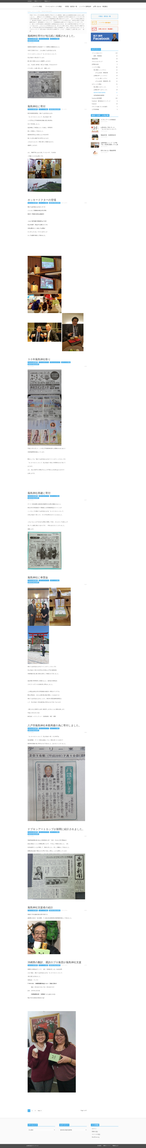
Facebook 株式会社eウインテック (105, 101)
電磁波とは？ (47, 1)
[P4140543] (44, 407)
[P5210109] (56, 876)
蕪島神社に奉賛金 (38, 577)
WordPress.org (95, 1137)
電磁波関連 (105, 58)
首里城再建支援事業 (106, 95)
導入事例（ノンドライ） (106, 70)
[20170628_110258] (38, 645)
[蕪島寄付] (44, 168)
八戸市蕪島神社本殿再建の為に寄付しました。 (54, 725)
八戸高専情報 (105, 109)
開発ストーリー (38, 1)
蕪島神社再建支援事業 (33, 40)
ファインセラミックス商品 (53, 7)
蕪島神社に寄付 (36, 106)
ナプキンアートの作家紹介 (108, 119)
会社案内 (30, 1)
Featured (105, 104)
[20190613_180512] (44, 284)
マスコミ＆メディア (43, 38)
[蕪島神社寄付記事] (44, 84)
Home (29, 11)
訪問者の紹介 (105, 64)
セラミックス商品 (36, 11)
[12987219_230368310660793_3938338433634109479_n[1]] (44, 937)
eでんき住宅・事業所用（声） (106, 81)
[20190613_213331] (44, 303)
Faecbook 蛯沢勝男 (32, 38)
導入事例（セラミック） (106, 87)
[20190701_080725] (44, 185)
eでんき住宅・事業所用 (106, 72)
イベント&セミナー (43, 362)
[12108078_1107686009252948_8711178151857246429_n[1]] (52, 1051)
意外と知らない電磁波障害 (108, 150)
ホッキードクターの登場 (42, 199)
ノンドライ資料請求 (85, 6)
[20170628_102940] (38, 606)
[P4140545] (44, 433)
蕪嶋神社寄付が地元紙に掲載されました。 (52, 35)
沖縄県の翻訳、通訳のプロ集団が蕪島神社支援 (54, 962)
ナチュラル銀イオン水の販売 (105, 106)
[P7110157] (56, 783)
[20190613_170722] (44, 265)
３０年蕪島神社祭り (39, 359)
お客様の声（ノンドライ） (106, 75)
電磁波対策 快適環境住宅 (108, 135)
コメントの (96, 1134)
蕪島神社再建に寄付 (39, 493)
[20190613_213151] (44, 332)
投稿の (95, 1131)
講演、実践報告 (106, 56)
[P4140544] (44, 382)
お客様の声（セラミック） (106, 90)
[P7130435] (44, 550)
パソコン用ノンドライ (106, 78)
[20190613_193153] (72, 332)
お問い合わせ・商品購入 (100, 6)
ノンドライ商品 (37, 7)
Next (39, 1110)
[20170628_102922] (60, 606)
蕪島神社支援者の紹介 (40, 907)
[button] (116, 6)
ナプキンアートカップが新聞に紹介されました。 (56, 829)
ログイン (94, 1128)
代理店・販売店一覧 (71, 6)
